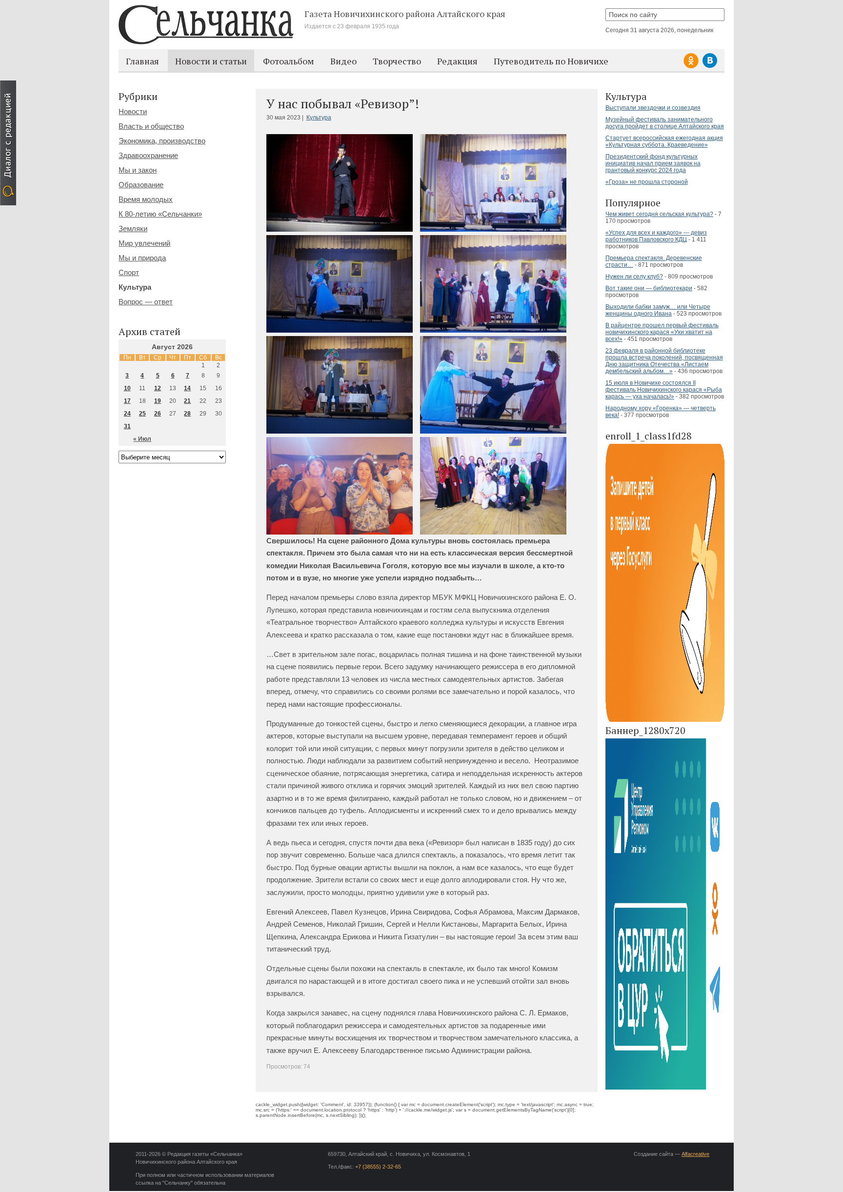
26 (157, 413)
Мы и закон (138, 170)
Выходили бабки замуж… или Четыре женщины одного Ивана (657, 310)
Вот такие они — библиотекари (648, 288)
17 (127, 400)
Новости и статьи (211, 61)
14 (187, 388)
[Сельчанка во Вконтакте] (709, 66)
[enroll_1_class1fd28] (664, 720)
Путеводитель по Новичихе (551, 61)
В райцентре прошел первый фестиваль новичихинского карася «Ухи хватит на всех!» (662, 332)
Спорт (129, 272)
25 (142, 413)
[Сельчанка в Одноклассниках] (692, 66)
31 (127, 426)
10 (127, 388)
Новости (133, 111)
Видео (343, 61)
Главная (142, 61)
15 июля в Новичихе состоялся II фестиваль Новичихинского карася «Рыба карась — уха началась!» (663, 389)
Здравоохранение (148, 155)
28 (187, 413)
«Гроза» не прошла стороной (646, 182)
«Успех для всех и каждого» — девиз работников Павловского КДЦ (656, 236)
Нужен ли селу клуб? (634, 276)
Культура (318, 117)
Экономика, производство (162, 141)
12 (157, 388)
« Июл (142, 439)
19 (157, 400)
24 (127, 413)
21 (187, 400)
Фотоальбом (288, 61)
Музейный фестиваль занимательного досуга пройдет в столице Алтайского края (664, 123)
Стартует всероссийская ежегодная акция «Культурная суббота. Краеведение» (664, 141)
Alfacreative (695, 1154)
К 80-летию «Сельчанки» (160, 214)
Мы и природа (142, 258)
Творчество (397, 61)
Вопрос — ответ (146, 302)
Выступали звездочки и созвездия (653, 107)
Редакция (457, 61)
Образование (141, 184)
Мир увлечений (144, 243)
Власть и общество (151, 126)
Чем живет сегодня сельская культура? (659, 214)
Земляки (133, 228)
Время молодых (146, 199)
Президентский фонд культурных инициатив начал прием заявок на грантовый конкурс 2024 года (653, 163)
